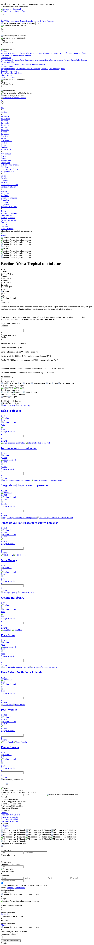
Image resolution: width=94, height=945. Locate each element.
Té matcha (30, 53)
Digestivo (15, 60)
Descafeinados (6, 55)
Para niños (53, 69)
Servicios (30, 21)
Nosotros (50, 21)
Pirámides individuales (36, 64)
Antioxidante (6, 60)
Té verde (21, 53)
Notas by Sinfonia (8, 77)
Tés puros (68, 53)
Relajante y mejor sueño (53, 60)
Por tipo (4, 51)
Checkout (4, 925)
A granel (16, 64)
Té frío (83, 53)
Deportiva (44, 69)
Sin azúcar (20, 69)
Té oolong (38, 53)
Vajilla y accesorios (12, 21)
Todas (3, 73)
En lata (3, 64)
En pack (23, 64)
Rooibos (28, 55)
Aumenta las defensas (79, 60)
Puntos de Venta (40, 21)
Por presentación (7, 62)
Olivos (21, 55)
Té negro (46, 53)
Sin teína (67, 60)
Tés (2, 21)
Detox (21, 60)
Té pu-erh (54, 53)
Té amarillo (13, 53)
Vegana (4, 69)
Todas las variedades (9, 71)
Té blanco (5, 53)
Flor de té (76, 53)
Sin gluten (11, 69)
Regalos (23, 21)
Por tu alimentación (8, 66)
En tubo (10, 64)
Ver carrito (5, 914)
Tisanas (61, 53)
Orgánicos (61, 69)
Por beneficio (6, 58)
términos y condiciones (16, 888)
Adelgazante (29, 60)
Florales (16, 55)
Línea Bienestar (7, 75)
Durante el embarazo (32, 69)
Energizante (39, 60)
